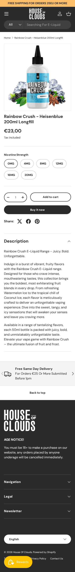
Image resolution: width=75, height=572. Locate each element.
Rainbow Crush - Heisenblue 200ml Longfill (38, 38)
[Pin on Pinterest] (37, 221)
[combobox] (37, 24)
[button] (68, 13)
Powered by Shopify (44, 552)
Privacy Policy (38, 558)
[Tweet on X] (19, 221)
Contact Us (56, 558)
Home (7, 38)
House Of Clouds (22, 552)
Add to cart (50, 197)
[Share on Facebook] (28, 221)
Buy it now (37, 210)
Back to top (37, 392)
